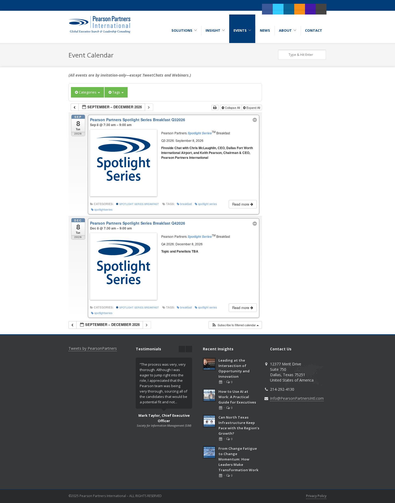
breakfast (186, 204)
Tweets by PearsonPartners (93, 348)
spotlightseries (103, 209)
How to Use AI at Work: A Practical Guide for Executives (237, 397)
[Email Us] (321, 9)
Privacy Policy (316, 496)
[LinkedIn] (288, 9)
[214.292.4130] (310, 9)
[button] (235, 325)
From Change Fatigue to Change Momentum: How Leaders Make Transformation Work (238, 459)
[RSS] (299, 9)
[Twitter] (278, 9)
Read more (241, 204)
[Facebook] (267, 9)
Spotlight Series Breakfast (139, 204)
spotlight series (207, 204)
